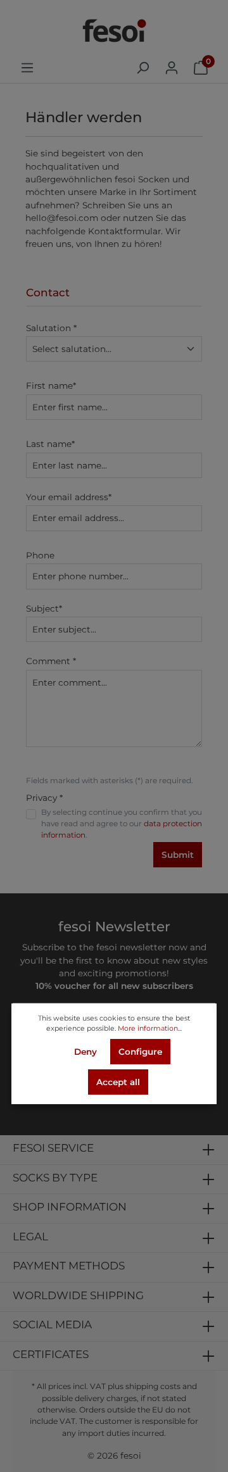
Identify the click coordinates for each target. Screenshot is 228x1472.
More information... (150, 1028)
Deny (85, 1052)
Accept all (118, 1082)
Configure (140, 1052)
